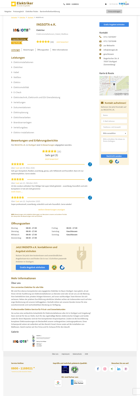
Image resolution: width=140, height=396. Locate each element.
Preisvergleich (18, 11)
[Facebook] (98, 369)
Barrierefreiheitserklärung (50, 11)
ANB (86, 354)
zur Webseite (109, 45)
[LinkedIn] (119, 369)
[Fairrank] (126, 369)
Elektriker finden (32, 11)
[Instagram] (105, 369)
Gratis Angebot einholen (32, 267)
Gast (18, 168)
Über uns (55, 354)
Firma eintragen (114, 11)
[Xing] (112, 369)
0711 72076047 (110, 37)
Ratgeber (8, 11)
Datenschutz (77, 354)
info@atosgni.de (111, 49)
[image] (20, 340)
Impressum (65, 354)
